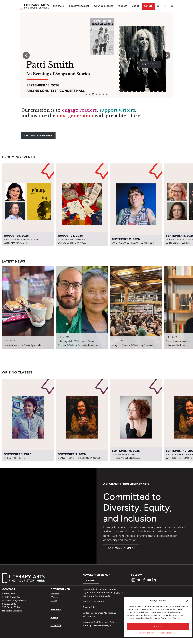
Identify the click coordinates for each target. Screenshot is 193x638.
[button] (187, 600)
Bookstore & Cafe (79, 6)
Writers (54, 597)
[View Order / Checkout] (172, 6)
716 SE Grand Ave (11, 597)
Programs (59, 6)
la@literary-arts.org (12, 610)
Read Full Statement (121, 547)
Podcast (123, 6)
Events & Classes (103, 6)
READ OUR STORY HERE (38, 135)
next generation (75, 115)
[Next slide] (166, 55)
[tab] (86, 94)
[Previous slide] (26, 55)
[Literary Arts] (34, 6)
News (54, 617)
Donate (148, 6)
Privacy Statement (167, 633)
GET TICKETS (149, 64)
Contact (8, 589)
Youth (54, 600)
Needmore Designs (101, 625)
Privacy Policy (89, 607)
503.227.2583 (9, 603)
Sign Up (90, 580)
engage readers (79, 110)
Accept (157, 626)
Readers (55, 593)
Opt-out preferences (148, 633)
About (135, 6)
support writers (117, 110)
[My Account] (165, 6)
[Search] (158, 6)
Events (56, 609)
